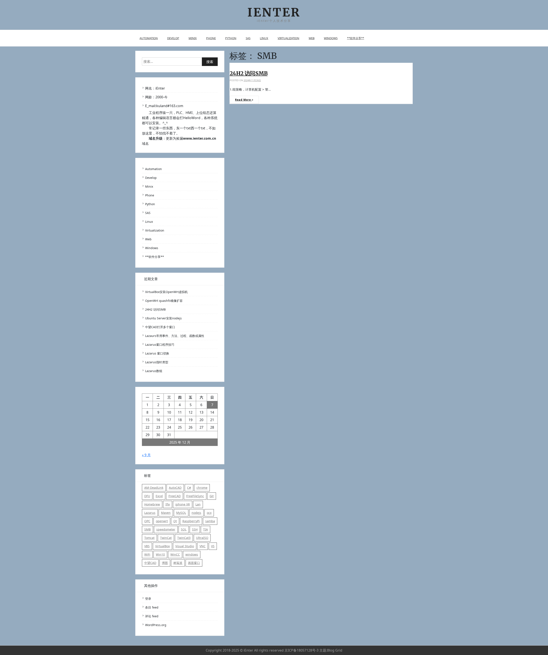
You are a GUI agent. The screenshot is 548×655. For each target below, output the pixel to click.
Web (311, 38)
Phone (211, 38)
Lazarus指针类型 (156, 362)
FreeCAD (174, 496)
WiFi (147, 554)
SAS (248, 38)
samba (210, 521)
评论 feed (151, 616)
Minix (193, 38)
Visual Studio (184, 546)
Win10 (160, 554)
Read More (243, 100)
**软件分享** (355, 38)
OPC (147, 521)
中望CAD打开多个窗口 (160, 327)
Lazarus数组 (153, 371)
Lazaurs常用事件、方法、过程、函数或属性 (174, 336)
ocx (209, 513)
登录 (148, 599)
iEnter (274, 12)
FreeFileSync (195, 496)
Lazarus (149, 513)
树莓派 (177, 563)
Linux (264, 38)
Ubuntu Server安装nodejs (163, 318)
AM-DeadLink (153, 488)
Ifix (167, 504)
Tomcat (149, 538)
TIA (205, 529)
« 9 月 (146, 455)
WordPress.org (155, 625)
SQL (183, 529)
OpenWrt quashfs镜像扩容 (164, 301)
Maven (166, 513)
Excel (159, 496)
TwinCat (166, 538)
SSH (195, 529)
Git (212, 496)
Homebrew (152, 504)
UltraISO (202, 538)
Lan (198, 504)
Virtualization (288, 38)
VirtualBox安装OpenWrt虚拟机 (166, 292)
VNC (203, 546)
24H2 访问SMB (249, 73)
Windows (331, 38)
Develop (173, 38)
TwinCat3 (184, 538)
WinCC (175, 554)
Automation (149, 38)
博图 (165, 563)
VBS (147, 546)
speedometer (165, 529)
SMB (147, 529)
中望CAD (150, 563)
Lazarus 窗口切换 (157, 353)
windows (191, 554)
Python (230, 38)
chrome (202, 488)
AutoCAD (175, 488)
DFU (147, 496)
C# (189, 488)
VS (212, 546)
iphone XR (182, 504)
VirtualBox (162, 546)
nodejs (196, 513)
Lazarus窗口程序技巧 (159, 344)
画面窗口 (194, 563)
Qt (175, 521)
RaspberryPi (191, 521)
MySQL (181, 513)
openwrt (162, 521)
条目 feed (151, 607)
